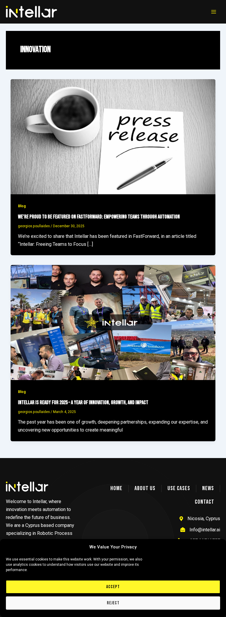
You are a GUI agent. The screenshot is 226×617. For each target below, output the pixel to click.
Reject (113, 603)
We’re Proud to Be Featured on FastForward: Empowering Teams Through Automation (99, 217)
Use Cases (178, 488)
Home (116, 488)
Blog (22, 206)
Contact (204, 501)
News (208, 488)
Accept (113, 587)
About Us (144, 488)
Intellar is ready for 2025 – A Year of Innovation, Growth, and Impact (83, 402)
